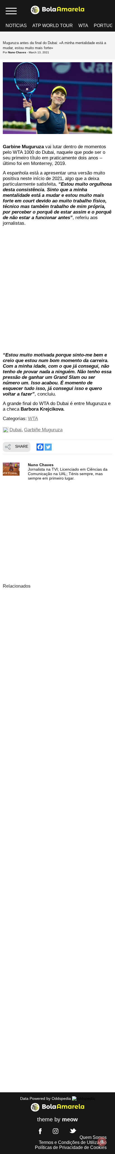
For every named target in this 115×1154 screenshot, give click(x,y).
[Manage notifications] (101, 1141)
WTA (83, 25)
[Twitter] (48, 447)
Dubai (15, 429)
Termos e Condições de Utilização (73, 1142)
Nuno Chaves (17, 52)
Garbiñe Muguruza (43, 429)
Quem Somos (93, 1137)
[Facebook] (40, 447)
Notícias (16, 25)
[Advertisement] (57, 290)
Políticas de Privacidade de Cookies (71, 1147)
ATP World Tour (52, 25)
